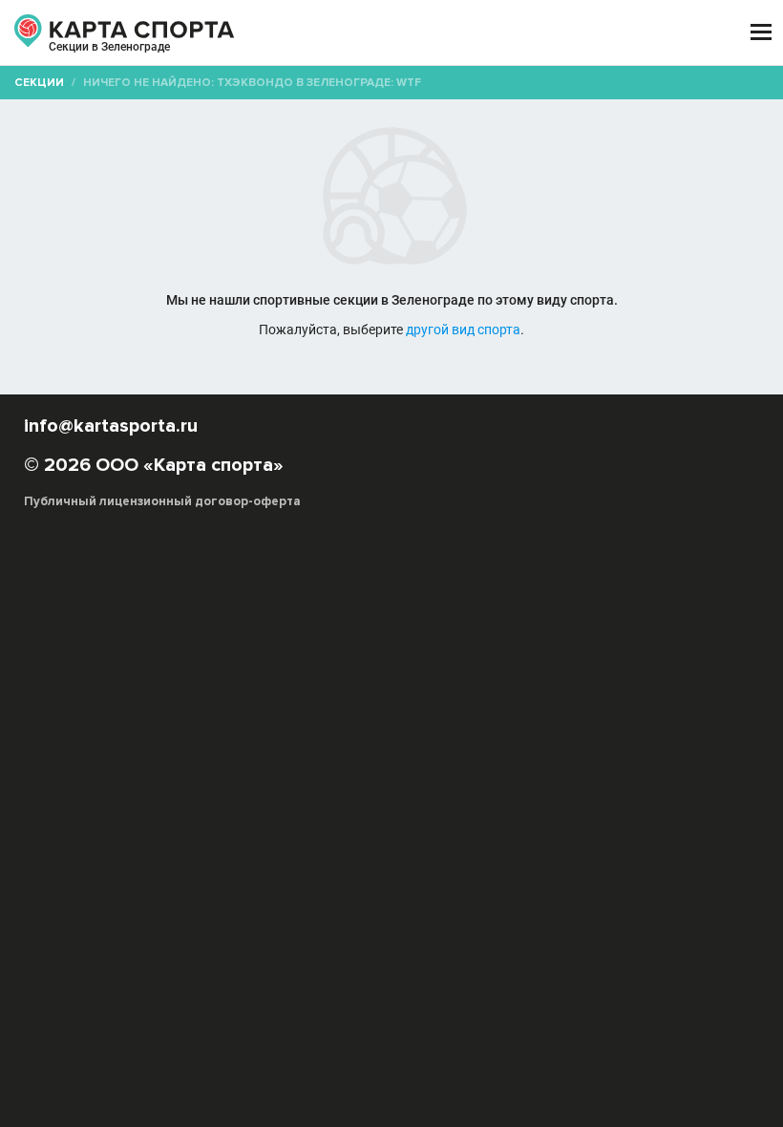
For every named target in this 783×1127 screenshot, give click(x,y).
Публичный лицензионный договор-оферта (162, 501)
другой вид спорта (463, 329)
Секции (39, 82)
